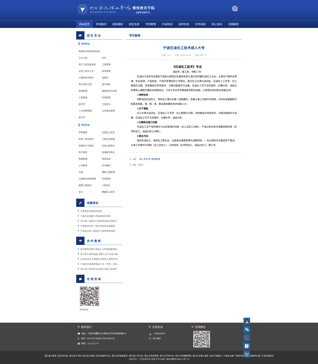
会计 (81, 191)
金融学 (105, 77)
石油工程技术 (108, 145)
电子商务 (106, 84)
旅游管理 (83, 158)
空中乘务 (106, 165)
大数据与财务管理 (87, 178)
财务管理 (106, 70)
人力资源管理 (85, 110)
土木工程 (83, 57)
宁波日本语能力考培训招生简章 (95, 215)
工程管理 (106, 64)
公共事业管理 (108, 110)
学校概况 (101, 24)
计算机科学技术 (86, 77)
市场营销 (106, 97)
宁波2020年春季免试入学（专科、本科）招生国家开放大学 (108, 263)
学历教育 (150, 24)
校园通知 (117, 24)
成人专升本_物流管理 (149, 158)
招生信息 (134, 24)
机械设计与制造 (86, 145)
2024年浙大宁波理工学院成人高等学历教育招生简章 (105, 258)
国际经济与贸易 (109, 90)
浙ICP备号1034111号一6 (178, 359)
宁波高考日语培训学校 (91, 211)
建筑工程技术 (85, 185)
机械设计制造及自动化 (89, 51)
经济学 (82, 104)
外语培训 (167, 24)
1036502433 (159, 333)
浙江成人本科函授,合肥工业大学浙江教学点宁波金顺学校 (107, 254)
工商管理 (83, 97)
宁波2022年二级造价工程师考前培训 (97, 230)
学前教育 (83, 132)
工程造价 (106, 104)
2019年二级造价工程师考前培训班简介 (98, 220)
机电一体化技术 (86, 138)
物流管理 (83, 90)
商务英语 (106, 158)
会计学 (82, 117)
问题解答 (233, 24)
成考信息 (184, 24)
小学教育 (83, 165)
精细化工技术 (108, 191)
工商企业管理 (108, 138)
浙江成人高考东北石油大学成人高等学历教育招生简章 (106, 268)
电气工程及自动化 (87, 64)
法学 (104, 57)
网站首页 (84, 24)
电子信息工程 (85, 84)
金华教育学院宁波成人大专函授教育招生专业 (101, 249)
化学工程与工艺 (86, 70)
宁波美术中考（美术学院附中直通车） (98, 225)
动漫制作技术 (108, 152)
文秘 (81, 171)
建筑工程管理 (108, 171)
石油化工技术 (108, 132)
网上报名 (217, 24)
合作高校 (200, 24)
